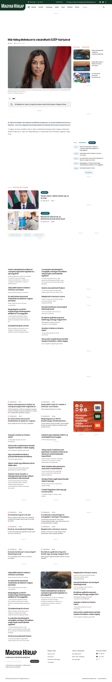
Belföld (33, 7)
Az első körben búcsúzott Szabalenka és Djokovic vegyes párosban (96, 77)
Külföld (41, 7)
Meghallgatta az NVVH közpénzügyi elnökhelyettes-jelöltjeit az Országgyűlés (91, 164)
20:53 (76, 158)
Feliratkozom (34, 661)
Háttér (57, 7)
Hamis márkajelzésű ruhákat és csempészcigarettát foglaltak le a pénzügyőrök (97, 54)
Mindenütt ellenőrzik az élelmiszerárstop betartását (53, 218)
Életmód (70, 7)
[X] (105, 2)
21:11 (76, 147)
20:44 (76, 163)
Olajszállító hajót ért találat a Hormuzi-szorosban (97, 63)
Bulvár (77, 7)
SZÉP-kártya (27, 235)
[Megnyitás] (28, 7)
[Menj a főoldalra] (12, 6)
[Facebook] (100, 2)
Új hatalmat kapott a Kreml (87, 168)
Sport (63, 7)
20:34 (76, 168)
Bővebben (89, 172)
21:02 (76, 153)
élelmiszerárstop (38, 235)
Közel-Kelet (80, 69)
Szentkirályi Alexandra (15, 235)
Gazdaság (49, 7)
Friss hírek (33, 2)
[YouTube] (103, 2)
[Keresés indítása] (99, 7)
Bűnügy (79, 57)
